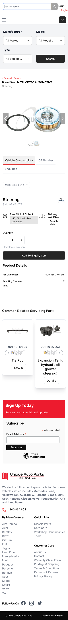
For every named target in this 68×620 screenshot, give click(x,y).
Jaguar (6, 548)
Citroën (7, 540)
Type (6, 50)
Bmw (5, 536)
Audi (5, 528)
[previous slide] (6, 118)
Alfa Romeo (9, 524)
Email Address (16, 434)
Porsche (7, 568)
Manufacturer (12, 31)
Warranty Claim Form (47, 560)
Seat (5, 576)
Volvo (5, 589)
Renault (7, 572)
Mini (5, 560)
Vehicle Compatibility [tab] (19, 160)
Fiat (4, 544)
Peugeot (7, 564)
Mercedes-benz (12, 556)
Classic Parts (42, 524)
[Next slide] (60, 353)
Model (40, 31)
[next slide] (62, 118)
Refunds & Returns (46, 572)
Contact (39, 556)
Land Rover (9, 552)
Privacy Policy (43, 576)
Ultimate (58, 615)
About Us (40, 552)
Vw (4, 593)
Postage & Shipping (46, 564)
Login (61, 6)
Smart (6, 584)
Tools (37, 536)
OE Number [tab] (45, 160)
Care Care (40, 528)
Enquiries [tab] (11, 169)
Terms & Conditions (46, 568)
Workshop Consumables (49, 532)
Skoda (6, 580)
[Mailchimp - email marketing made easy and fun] (34, 458)
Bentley (7, 532)
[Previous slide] (8, 353)
